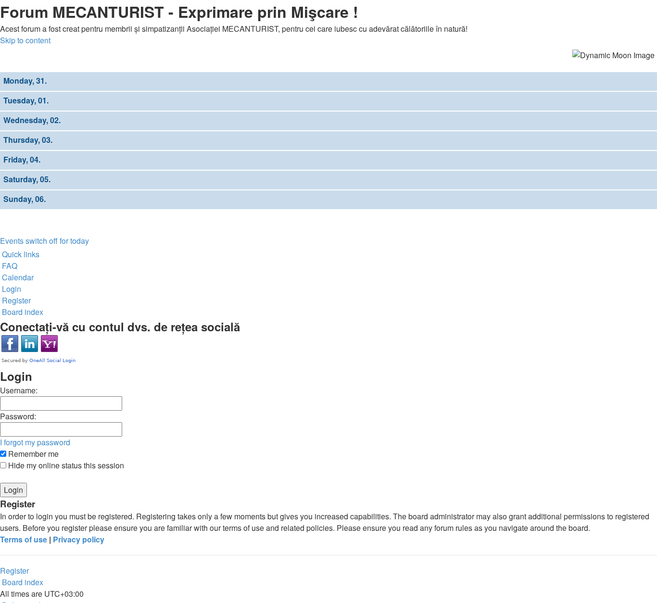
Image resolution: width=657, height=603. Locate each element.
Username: (19, 390)
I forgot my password (35, 442)
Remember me (32, 453)
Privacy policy (78, 539)
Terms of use (23, 539)
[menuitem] (8, 265)
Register (14, 570)
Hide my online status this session (65, 465)
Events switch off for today (44, 240)
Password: (18, 416)
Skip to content (25, 40)
